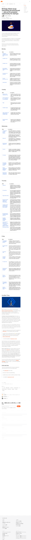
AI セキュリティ (18, 534)
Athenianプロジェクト (19, 522)
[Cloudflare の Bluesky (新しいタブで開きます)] (16, 394)
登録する (18, 406)
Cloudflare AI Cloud (19, 533)
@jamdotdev (4, 331)
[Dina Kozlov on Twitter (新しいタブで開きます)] (8, 396)
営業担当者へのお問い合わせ (6, 522)
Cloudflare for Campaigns (19, 523)
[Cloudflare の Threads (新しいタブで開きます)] (17, 394)
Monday (25, 5)
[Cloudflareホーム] (2, 1)
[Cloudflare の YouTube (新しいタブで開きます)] (11, 394)
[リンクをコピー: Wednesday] (1, 126)
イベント (3, 538)
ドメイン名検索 (4, 528)
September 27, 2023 (14, 338)
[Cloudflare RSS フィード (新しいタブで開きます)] (7, 394)
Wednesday (25, 7)
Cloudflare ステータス (5, 535)
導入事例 (3, 534)
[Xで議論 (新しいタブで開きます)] (4, 384)
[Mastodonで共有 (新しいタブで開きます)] (8, 384)
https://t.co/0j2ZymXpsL (6, 336)
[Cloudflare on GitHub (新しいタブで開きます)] (14, 394)
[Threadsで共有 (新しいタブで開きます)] (10, 384)
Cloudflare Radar (4, 533)
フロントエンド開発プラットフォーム (21, 535)
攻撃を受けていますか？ (5, 527)
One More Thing (26, 11)
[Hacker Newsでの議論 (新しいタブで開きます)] (2, 384)
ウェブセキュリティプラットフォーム (21, 538)
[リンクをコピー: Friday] (1, 236)
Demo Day (8, 349)
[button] (11, 302)
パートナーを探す (4, 524)
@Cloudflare (6, 370)
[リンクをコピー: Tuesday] (1, 89)
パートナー (3, 523)
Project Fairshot (18, 524)
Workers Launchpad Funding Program (7, 310)
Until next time (25, 12)
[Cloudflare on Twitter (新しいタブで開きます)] (8, 394)
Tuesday (25, 6)
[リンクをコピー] (11, 384)
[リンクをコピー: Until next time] (1, 365)
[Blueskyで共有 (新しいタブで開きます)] (7, 384)
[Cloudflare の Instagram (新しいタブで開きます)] (13, 394)
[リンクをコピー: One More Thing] (1, 295)
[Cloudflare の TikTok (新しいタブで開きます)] (19, 394)
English (11, 18)
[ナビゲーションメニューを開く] (29, 1)
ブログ (3, 539)
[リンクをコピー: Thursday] (1, 180)
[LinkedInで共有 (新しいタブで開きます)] (5, 384)
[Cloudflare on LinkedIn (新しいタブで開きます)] (10, 394)
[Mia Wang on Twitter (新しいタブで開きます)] (7, 398)
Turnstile (3, 390)
